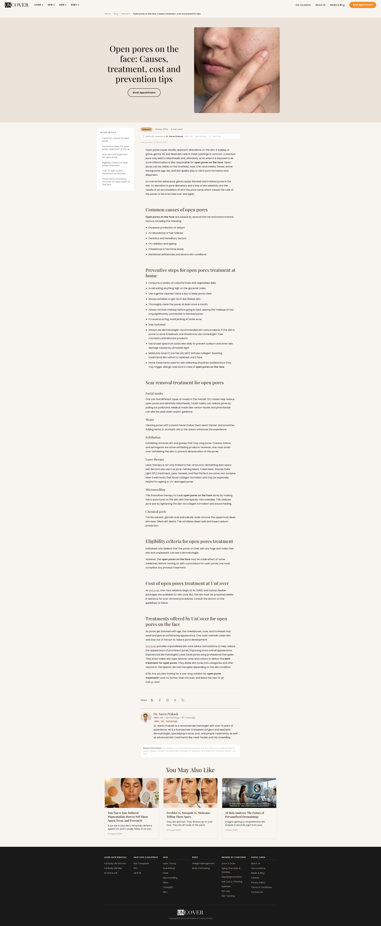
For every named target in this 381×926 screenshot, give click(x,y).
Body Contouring (201, 868)
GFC (135, 868)
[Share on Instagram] (167, 700)
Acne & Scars (228, 863)
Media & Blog (337, 4)
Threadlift (168, 887)
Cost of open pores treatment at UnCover (114, 172)
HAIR (61, 4)
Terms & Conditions (261, 887)
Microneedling (170, 877)
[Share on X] (175, 700)
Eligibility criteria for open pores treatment (115, 164)
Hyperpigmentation (232, 876)
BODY (74, 4)
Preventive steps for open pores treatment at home (115, 148)
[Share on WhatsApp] (152, 700)
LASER (37, 4)
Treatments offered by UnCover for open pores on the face (116, 181)
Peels (165, 872)
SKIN (50, 4)
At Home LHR (110, 872)
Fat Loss (226, 891)
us (152, 682)
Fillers (165, 882)
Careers (255, 877)
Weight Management (203, 863)
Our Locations (303, 4)
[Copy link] (183, 700)
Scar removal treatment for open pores (115, 156)
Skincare (126, 14)
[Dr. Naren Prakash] (145, 717)
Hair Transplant (141, 863)
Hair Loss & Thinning (232, 881)
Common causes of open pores (115, 140)
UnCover (154, 590)
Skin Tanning (228, 895)
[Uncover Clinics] (190, 912)
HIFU (165, 892)
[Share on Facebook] (159, 700)
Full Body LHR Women (115, 863)
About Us (320, 4)
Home (108, 14)
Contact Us (257, 892)
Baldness (226, 886)
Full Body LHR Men (113, 868)
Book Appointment (363, 4)
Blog (116, 14)
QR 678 (137, 872)
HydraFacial (169, 868)
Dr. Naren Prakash (174, 136)
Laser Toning (169, 863)
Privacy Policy (258, 882)
